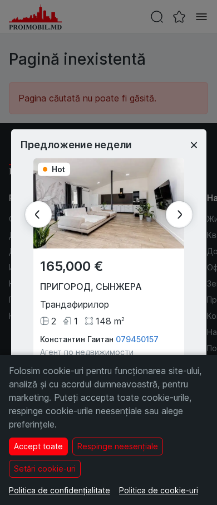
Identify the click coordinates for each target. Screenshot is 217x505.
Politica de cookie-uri (158, 490)
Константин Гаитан (77, 339)
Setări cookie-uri (45, 468)
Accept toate (38, 446)
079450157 (137, 339)
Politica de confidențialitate (59, 490)
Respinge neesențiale (117, 446)
